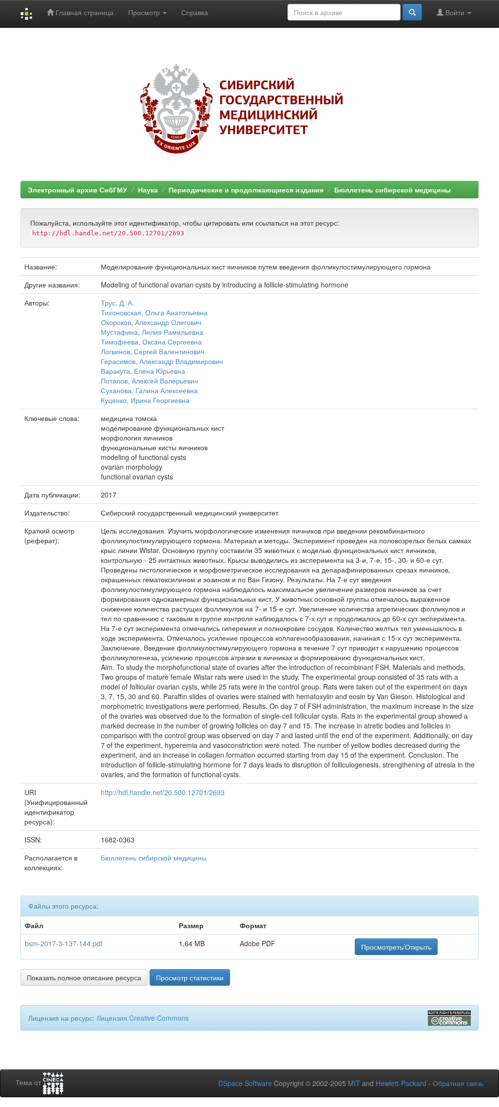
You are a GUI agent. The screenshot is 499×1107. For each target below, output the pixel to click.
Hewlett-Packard (401, 1083)
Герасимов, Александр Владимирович (162, 361)
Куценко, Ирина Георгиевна (145, 400)
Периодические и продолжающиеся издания (246, 189)
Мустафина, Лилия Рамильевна (152, 332)
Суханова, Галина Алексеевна (149, 390)
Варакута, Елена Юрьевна (143, 371)
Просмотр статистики (190, 977)
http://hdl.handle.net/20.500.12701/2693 (163, 792)
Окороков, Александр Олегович (151, 322)
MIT (354, 1083)
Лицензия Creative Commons (142, 1018)
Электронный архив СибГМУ (77, 189)
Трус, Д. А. (117, 302)
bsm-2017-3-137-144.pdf (63, 943)
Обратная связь (458, 1083)
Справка (194, 12)
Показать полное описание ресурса (84, 977)
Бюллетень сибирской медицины (392, 189)
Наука (148, 189)
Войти (454, 12)
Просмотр (145, 12)
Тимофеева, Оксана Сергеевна (151, 341)
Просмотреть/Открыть (396, 947)
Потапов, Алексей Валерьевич (149, 380)
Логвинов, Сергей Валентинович (152, 351)
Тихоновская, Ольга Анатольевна (154, 312)
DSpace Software (245, 1083)
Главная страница (84, 12)
